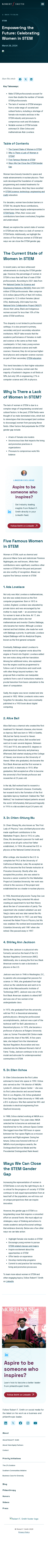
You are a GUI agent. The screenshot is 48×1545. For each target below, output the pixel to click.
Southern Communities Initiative (14, 1471)
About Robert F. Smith (11, 1440)
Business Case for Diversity (13, 1476)
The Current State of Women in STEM (25, 149)
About (6, 1433)
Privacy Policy (24, 1532)
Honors (6, 1496)
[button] (42, 4)
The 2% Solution (9, 1465)
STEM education (34, 358)
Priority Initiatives (12, 1458)
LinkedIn (10, 1281)
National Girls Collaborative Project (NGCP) (22, 305)
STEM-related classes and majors (23, 1246)
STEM (4, 21)
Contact (6, 1450)
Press (5, 1508)
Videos (6, 1502)
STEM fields (8, 213)
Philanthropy (9, 1490)
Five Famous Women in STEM (21, 160)
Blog (5, 1484)
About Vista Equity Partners (13, 1445)
